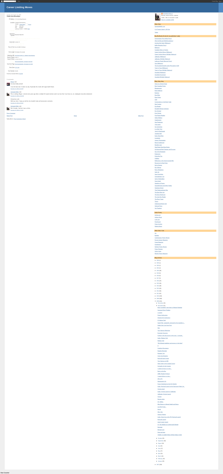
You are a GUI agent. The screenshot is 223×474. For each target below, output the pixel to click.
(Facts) (29, 24)
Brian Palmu (158, 97)
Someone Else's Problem (164, 310)
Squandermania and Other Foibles (163, 185)
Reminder (160, 427)
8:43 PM (21, 73)
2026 (158, 260)
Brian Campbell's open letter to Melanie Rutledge (170, 307)
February (160, 458)
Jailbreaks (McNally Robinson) (162, 59)
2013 (158, 288)
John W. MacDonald (160, 131)
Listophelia (157, 138)
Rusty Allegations (159, 169)
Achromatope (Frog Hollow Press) (163, 38)
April (159, 453)
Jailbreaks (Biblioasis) (160, 56)
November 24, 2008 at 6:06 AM (17, 103)
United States (22, 24)
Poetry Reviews (159, 249)
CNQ (156, 99)
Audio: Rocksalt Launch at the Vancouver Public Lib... (171, 386)
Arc (155, 233)
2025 (158, 263)
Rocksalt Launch (162, 419)
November (160, 305)
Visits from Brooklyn (13, 16)
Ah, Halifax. (161, 401)
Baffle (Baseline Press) (160, 45)
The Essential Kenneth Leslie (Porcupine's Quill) (167, 65)
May (159, 451)
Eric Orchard (158, 111)
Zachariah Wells (15, 92)
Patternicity (157, 154)
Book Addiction (158, 90)
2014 (158, 285)
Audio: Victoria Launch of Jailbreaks (167, 391)
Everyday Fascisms (163, 333)
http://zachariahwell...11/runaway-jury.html (24, 64)
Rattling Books (158, 226)
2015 (158, 283)
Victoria (159, 396)
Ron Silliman (158, 167)
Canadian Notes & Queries (161, 50)
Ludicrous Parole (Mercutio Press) (163, 61)
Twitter (156, 32)
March (159, 456)
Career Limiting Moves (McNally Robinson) (165, 54)
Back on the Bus (162, 371)
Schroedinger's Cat (159, 176)
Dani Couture (158, 104)
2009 (158, 298)
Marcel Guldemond (159, 142)
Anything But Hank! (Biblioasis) (162, 43)
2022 (158, 268)
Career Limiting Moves (19, 7)
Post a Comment (11, 113)
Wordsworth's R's (162, 381)
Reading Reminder (162, 351)
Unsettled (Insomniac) (160, 74)
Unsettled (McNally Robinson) (162, 77)
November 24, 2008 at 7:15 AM (17, 110)
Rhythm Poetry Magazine (161, 253)
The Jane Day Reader (160, 197)
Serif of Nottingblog (159, 179)
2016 (158, 280)
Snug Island (158, 181)
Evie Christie (158, 113)
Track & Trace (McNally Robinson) (163, 70)
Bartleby (157, 235)
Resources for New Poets (161, 163)
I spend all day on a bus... (164, 376)
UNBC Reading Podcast (164, 373)
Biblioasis (157, 47)
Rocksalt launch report (163, 358)
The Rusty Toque (159, 199)
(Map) (28, 28)
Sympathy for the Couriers (164, 366)
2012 (158, 291)
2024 (158, 265)
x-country (160, 312)
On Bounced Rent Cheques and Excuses (165, 149)
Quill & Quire (158, 251)
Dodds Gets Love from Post (165, 325)
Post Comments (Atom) (20, 119)
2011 (158, 293)
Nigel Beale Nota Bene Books (162, 147)
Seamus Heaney (162, 414)
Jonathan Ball (158, 133)
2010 (158, 296)
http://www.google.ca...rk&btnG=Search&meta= (25, 55)
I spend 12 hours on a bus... (165, 368)
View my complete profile (167, 19)
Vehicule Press (158, 206)
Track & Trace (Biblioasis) (161, 68)
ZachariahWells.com (160, 26)
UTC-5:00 (17, 67)
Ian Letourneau (158, 126)
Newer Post (10, 115)
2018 (158, 275)
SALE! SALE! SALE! (163, 422)
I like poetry (158, 124)
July (159, 446)
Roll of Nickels (158, 165)
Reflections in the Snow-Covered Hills (164, 160)
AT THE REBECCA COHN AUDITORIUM (168, 424)
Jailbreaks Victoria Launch (164, 394)
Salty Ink (157, 172)
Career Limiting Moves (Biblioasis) (163, 52)
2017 (158, 278)
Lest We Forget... (162, 407)
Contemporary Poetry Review (162, 237)
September (161, 440)
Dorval (159, 409)
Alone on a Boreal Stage (161, 83)
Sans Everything (159, 174)
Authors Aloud (158, 217)
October (160, 438)
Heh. (159, 328)
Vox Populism (158, 208)
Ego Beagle (158, 106)
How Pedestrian (159, 122)
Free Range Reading (160, 115)
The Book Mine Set (159, 192)
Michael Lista (161, 429)
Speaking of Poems (160, 183)
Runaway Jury (161, 353)
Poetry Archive (158, 224)
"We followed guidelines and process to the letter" (170, 343)
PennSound (158, 222)
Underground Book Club (161, 203)
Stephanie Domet (159, 188)
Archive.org (157, 215)
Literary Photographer (160, 140)
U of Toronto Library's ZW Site (162, 29)
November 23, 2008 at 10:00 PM (17, 95)
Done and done (161, 432)
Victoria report (161, 389)
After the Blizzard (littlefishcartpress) (164, 41)
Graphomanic (158, 120)
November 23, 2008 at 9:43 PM (17, 88)
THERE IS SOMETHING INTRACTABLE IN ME (170, 435)
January (160, 461)
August (160, 443)
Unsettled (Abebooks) (160, 72)
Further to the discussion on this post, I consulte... (170, 335)
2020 (158, 270)
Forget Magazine (159, 242)
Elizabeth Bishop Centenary (162, 108)
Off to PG (160, 378)
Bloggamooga (158, 88)
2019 (158, 273)
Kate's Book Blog (159, 136)
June (159, 448)
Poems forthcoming (162, 315)
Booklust (157, 93)
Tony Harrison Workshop (164, 330)
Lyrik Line (157, 219)
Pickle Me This (158, 156)
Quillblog (157, 158)
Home (75, 115)
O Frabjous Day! (162, 320)
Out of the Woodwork (160, 151)
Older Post (141, 115)
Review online (161, 399)
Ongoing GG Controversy (164, 317)
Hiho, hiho (160, 412)
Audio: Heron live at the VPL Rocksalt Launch (169, 417)
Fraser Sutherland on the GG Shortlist (167, 384)
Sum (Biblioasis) (159, 63)
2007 (158, 464)
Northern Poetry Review (161, 246)
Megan (12, 81)
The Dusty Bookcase (160, 194)
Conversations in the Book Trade (163, 102)
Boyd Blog (157, 95)
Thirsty (156, 201)
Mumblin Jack (158, 145)
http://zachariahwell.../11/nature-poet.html (23, 61)
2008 (158, 301)
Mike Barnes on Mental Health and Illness (168, 404)
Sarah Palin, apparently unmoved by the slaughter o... (171, 323)
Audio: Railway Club (163, 338)
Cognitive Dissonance (163, 348)
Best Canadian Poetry (160, 86)
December (160, 303)
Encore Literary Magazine (161, 240)
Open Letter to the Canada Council (166, 363)
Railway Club (161, 340)
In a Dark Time (158, 129)
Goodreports (158, 244)
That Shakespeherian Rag (161, 190)
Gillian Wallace (158, 117)
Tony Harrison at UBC (163, 361)
